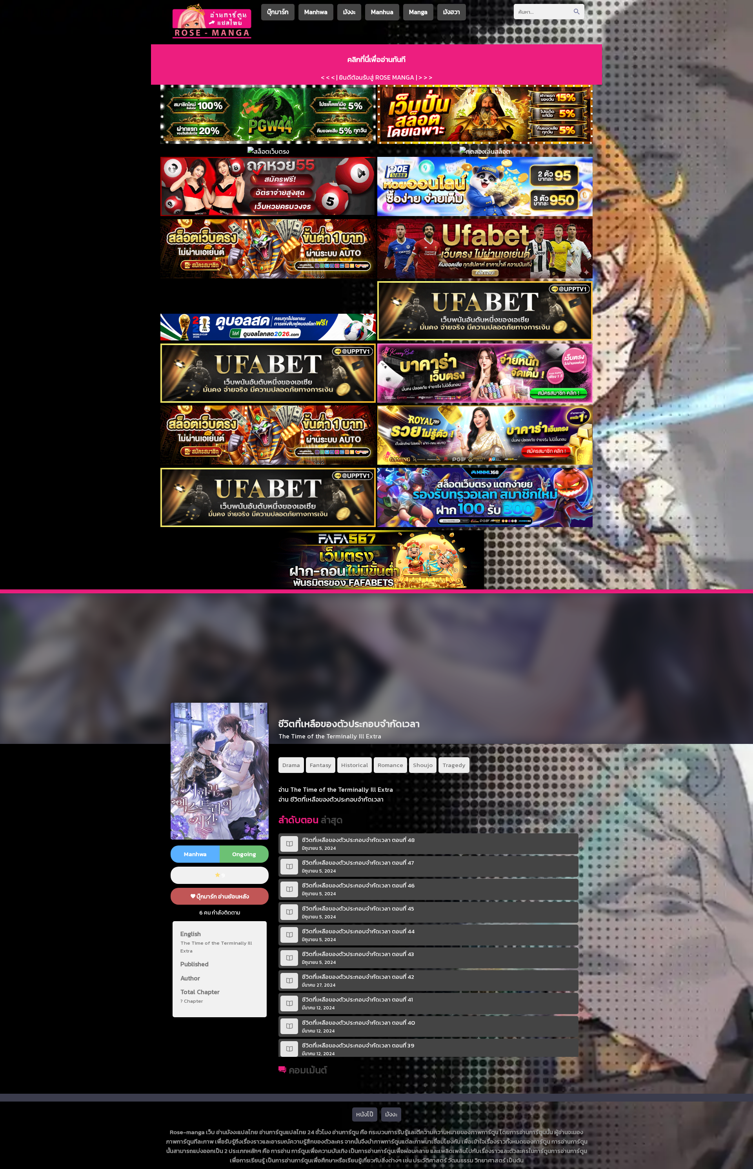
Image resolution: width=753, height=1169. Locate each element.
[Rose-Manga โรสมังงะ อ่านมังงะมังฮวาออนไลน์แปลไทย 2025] (212, 37)
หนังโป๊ (364, 1114)
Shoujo (423, 764)
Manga (418, 11)
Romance (390, 764)
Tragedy (454, 764)
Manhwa (315, 11)
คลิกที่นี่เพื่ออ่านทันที (376, 59)
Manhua (382, 11)
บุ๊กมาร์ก (278, 11)
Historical (354, 764)
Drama (291, 764)
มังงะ (349, 11)
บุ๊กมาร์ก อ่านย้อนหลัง (222, 896)
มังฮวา (451, 11)
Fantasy (320, 764)
